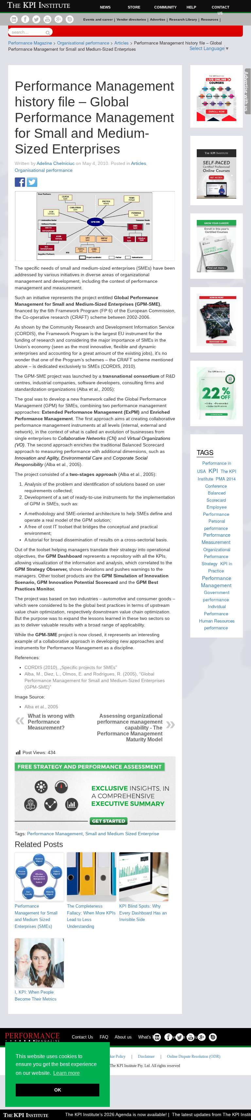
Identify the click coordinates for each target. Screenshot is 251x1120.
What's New (149, 1037)
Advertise (157, 19)
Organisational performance (44, 170)
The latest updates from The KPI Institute (206, 1114)
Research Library (183, 19)
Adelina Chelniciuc (56, 163)
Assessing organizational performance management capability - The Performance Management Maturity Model (129, 727)
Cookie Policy (115, 1056)
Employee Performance (216, 510)
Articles (138, 163)
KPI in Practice (220, 567)
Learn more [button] (66, 1073)
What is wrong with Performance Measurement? (51, 722)
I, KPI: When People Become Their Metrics (36, 996)
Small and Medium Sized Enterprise (122, 833)
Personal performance (216, 524)
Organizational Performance (216, 552)
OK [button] (57, 1090)
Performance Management (55, 833)
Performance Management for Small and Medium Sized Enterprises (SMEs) (36, 916)
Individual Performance (216, 610)
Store (134, 7)
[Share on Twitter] (32, 182)
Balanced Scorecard (216, 496)
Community (164, 7)
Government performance (216, 595)
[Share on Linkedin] (44, 182)
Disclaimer (146, 1056)
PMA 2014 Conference (220, 482)
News (105, 7)
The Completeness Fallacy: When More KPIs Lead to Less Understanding (91, 916)
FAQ (104, 1037)
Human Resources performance (217, 624)
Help (191, 7)
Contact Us (82, 1037)
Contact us (220, 10)
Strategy (210, 563)
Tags (205, 452)
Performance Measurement (216, 538)
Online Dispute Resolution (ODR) (193, 1056)
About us (123, 1037)
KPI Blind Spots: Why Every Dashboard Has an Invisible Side (143, 913)
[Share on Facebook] (20, 182)
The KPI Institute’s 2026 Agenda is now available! (108, 1114)
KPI (213, 470)
